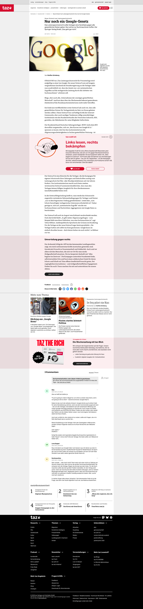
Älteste (96, 372)
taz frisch (54, 559)
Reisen (33, 581)
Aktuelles (75, 527)
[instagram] (111, 518)
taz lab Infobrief (56, 564)
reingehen (34, 570)
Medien (48, 13)
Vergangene (76, 564)
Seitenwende (103, 598)
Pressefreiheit (56, 532)
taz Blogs (97, 557)
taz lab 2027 (76, 567)
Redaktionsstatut (85, 596)
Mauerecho (34, 564)
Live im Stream (77, 562)
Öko (32, 530)
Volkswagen (55, 535)
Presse (75, 538)
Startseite (33, 13)
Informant (76, 598)
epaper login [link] (108, 2)
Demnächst (76, 556)
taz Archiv (97, 565)
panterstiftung (98, 538)
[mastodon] (103, 518)
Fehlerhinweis (65, 284)
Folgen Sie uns (97, 517)
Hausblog (76, 530)
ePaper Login (56, 586)
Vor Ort (75, 559)
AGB (97, 598)
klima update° (35, 562)
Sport (32, 538)
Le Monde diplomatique (101, 562)
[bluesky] (107, 518)
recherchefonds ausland (101, 535)
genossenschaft (99, 530)
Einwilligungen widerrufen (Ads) (82, 601)
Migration (55, 527)
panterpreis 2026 (99, 540)
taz (35, 517)
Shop (32, 586)
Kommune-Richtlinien (98, 596)
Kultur (32, 535)
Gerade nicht (105, 137)
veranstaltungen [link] (39, 2)
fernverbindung (35, 559)
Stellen (75, 535)
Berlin (32, 540)
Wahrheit (33, 546)
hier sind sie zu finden (63, 382)
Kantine (33, 583)
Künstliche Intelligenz (58, 530)
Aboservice (55, 583)
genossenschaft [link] (99, 2)
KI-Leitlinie (108, 596)
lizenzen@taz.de (42, 598)
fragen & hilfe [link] (52, 2)
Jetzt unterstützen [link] (54, 274)
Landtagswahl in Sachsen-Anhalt (60, 539)
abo (95, 527)
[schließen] (110, 137)
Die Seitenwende (78, 532)
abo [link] (93, 2)
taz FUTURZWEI (98, 559)
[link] (34, 8)
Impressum (91, 598)
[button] (111, 8)
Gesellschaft (41, 13)
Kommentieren (56, 284)
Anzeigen (33, 589)
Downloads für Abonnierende (61, 588)
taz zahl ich (97, 532)
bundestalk (34, 556)
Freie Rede (34, 567)
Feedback (55, 580)
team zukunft (56, 556)
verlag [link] (32, 2)
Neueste (91, 372)
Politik (32, 527)
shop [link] (46, 2)
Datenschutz (84, 598)
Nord (32, 543)
